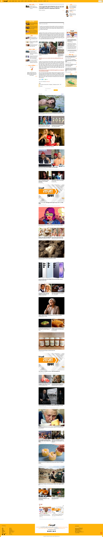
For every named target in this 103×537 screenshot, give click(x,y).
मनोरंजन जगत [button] (40, 1)
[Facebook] (48, 531)
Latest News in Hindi (61, 527)
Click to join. (48, 81)
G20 (60, 84)
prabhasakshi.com (62, 528)
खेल (76, 66)
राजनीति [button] (44, 1)
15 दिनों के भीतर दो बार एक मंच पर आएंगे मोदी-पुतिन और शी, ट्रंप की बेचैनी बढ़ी (73, 7)
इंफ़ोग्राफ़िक (3, 531)
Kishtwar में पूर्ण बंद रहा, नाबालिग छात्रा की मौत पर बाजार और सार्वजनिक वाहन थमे (57, 515)
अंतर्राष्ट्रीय (12, 1)
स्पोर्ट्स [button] (19, 1)
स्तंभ (71, 4)
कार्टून (3, 532)
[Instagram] (52, 531)
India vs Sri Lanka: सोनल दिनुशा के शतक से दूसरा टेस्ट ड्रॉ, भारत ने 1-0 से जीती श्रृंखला (70, 60)
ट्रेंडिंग (32, 35)
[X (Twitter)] (63, 14)
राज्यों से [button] (22, 1)
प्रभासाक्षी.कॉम (38, 527)
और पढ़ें (36, 76)
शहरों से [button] (26, 1)
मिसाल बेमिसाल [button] (30, 1)
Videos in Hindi (45, 528)
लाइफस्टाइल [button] (35, 1)
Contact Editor (77, 532)
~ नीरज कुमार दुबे (71, 8)
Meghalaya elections (56, 84)
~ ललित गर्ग (71, 16)
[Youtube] (54, 531)
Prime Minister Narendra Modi (44, 84)
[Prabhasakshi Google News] (63, 23)
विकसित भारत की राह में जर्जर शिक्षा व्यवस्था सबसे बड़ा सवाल (72, 14)
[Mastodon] (55, 531)
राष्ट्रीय (10, 1)
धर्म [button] (47, 1)
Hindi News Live (51, 528)
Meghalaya (50, 84)
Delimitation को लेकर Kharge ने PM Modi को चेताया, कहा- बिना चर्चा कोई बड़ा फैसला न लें (44, 515)
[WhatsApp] (63, 16)
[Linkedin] (51, 531)
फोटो (2, 529)
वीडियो (3, 530)
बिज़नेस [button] (16, 1)
